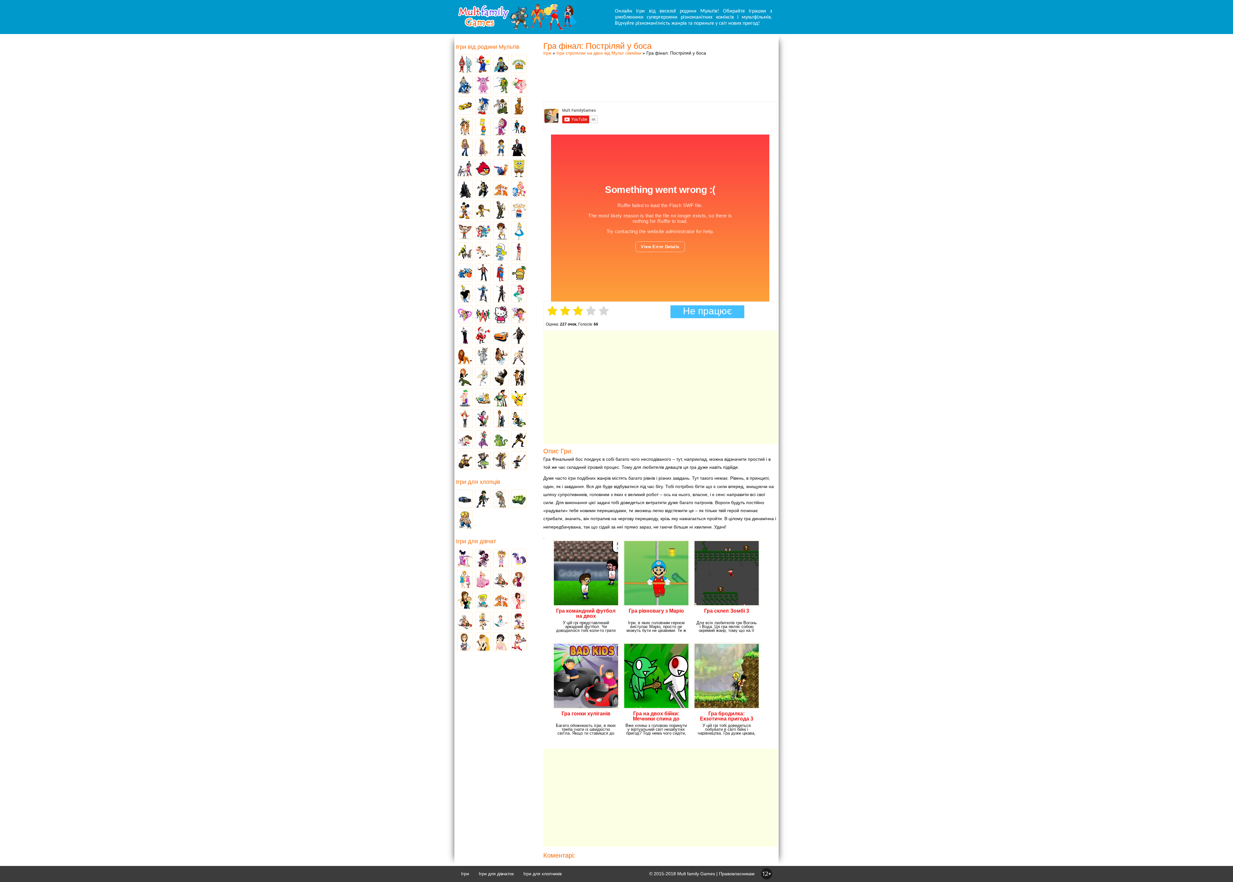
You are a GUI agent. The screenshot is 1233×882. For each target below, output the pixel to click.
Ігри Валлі (465, 460)
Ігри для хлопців (478, 482)
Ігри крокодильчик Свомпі (501, 440)
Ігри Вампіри (465, 335)
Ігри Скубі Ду (519, 106)
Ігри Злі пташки (483, 168)
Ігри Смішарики (519, 85)
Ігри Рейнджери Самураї (483, 314)
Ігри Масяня (519, 210)
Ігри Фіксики (519, 189)
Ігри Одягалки (465, 579)
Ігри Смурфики (501, 252)
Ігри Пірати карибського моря (501, 293)
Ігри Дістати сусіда (519, 460)
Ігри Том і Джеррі (483, 356)
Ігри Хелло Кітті (501, 314)
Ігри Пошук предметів (501, 210)
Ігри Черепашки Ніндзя (501, 85)
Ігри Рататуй (501, 419)
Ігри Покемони (519, 398)
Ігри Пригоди (465, 621)
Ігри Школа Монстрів (483, 558)
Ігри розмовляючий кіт (483, 460)
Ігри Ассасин (519, 335)
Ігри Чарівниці (483, 440)
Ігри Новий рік (483, 335)
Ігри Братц (465, 147)
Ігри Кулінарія (519, 600)
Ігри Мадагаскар (483, 210)
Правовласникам (737, 873)
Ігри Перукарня (519, 579)
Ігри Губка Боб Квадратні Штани (519, 168)
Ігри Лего (501, 64)
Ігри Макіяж (501, 642)
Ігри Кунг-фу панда (501, 377)
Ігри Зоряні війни (519, 127)
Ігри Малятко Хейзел (501, 558)
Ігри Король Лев (465, 356)
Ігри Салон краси (465, 168)
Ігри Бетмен (465, 189)
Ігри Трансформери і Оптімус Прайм (501, 460)
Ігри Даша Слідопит (519, 314)
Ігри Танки (519, 499)
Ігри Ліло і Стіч (483, 231)
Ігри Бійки (465, 520)
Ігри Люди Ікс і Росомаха (519, 440)
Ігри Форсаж (501, 335)
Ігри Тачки (465, 106)
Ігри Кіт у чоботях (519, 377)
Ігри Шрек (465, 252)
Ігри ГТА (519, 147)
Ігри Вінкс (465, 558)
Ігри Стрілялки (483, 499)
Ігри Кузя (519, 419)
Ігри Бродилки (501, 579)
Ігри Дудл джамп (519, 273)
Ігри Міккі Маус (465, 210)
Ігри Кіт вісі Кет (465, 440)
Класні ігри (483, 189)
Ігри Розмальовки (483, 600)
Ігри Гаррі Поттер (483, 273)
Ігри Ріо (465, 273)
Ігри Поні (519, 558)
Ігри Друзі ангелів (483, 377)
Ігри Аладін (519, 252)
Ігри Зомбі (501, 499)
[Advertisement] (660, 72)
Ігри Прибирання (483, 621)
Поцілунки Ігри (483, 642)
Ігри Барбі (483, 579)
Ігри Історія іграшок (501, 398)
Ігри (547, 53)
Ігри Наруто (465, 127)
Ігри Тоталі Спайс (465, 314)
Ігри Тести (465, 642)
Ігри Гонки (465, 499)
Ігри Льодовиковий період (501, 356)
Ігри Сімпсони (483, 127)
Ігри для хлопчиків (542, 873)
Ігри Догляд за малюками (465, 600)
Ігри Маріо (483, 64)
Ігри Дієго (501, 147)
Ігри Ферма (519, 64)
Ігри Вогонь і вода (465, 64)
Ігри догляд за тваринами (501, 189)
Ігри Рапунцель (483, 147)
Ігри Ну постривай (483, 419)
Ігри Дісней (519, 231)
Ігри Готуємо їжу (519, 642)
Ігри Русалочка (519, 293)
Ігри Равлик (501, 168)
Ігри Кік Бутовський (501, 231)
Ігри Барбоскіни (465, 231)
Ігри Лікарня (501, 621)
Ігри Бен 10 (501, 106)
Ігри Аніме (519, 356)
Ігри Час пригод (483, 398)
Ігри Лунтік (483, 85)
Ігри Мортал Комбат (483, 293)
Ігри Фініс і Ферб (465, 398)
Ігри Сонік (483, 106)
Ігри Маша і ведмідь (501, 127)
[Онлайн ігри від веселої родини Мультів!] (517, 28)
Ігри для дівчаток (496, 873)
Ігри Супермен (501, 273)
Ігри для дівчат (476, 541)
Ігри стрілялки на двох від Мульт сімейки (598, 53)
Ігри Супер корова (483, 252)
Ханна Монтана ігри (465, 419)
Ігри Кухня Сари (519, 621)
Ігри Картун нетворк (465, 293)
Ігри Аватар (465, 85)
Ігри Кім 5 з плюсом (465, 377)
